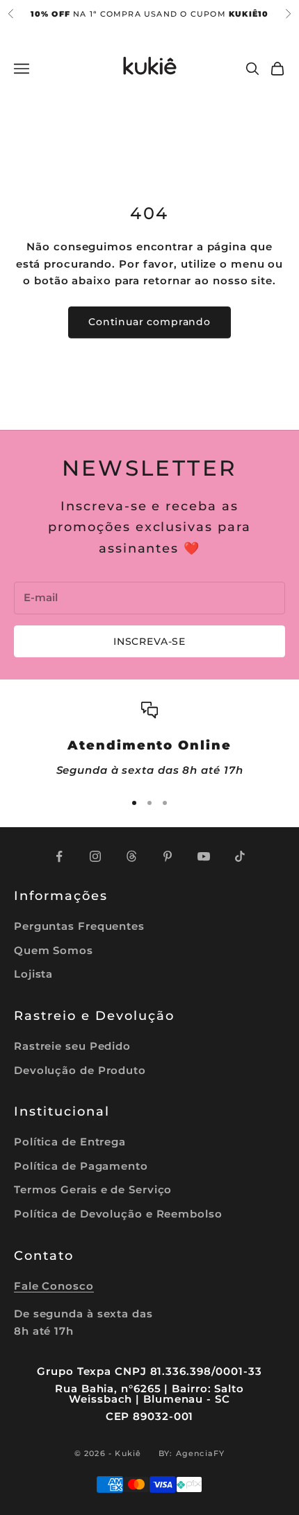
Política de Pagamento (81, 1165)
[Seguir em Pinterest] (168, 856)
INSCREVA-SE (149, 641)
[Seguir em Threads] (131, 856)
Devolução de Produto (80, 1070)
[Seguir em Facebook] (59, 856)
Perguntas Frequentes (79, 926)
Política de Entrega (70, 1141)
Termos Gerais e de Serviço (93, 1189)
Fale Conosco (54, 1285)
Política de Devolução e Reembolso (118, 1213)
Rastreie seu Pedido (72, 1046)
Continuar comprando (149, 321)
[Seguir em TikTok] (240, 856)
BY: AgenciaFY (192, 1453)
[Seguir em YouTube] (204, 856)
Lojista (33, 973)
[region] (149, 740)
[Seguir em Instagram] (95, 856)
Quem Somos (53, 950)
